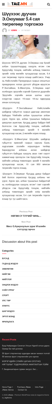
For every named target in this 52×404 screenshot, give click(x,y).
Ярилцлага (8, 321)
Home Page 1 (7, 387)
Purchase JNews (24, 387)
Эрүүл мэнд (8, 316)
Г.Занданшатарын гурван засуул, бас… (20, 369)
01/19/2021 (25, 30)
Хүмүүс (6, 305)
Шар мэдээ (8, 311)
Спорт (5, 295)
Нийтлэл (7, 279)
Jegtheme (8, 397)
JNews (10, 395)
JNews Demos (8, 389)
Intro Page (39, 387)
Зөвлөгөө (7, 268)
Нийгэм (6, 274)
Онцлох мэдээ (10, 284)
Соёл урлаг (8, 290)
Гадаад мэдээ (10, 263)
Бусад (5, 258)
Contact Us (22, 389)
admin (14, 30)
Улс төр (6, 300)
